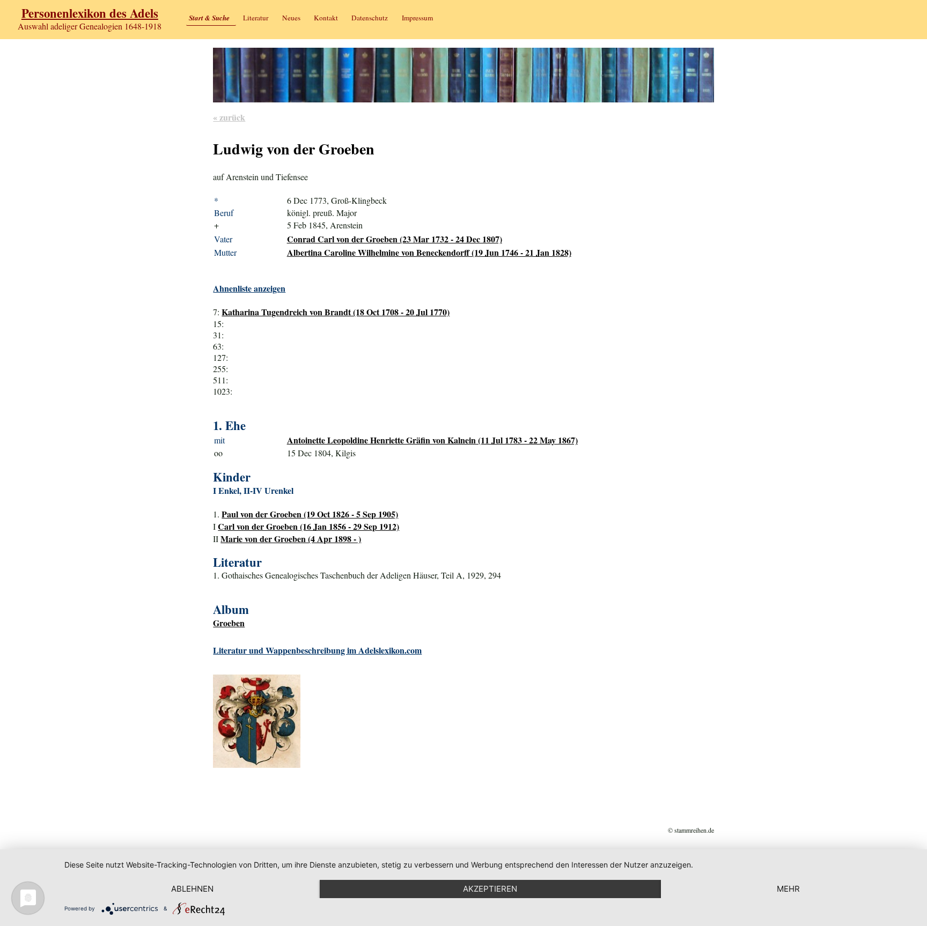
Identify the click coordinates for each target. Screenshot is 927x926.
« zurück (229, 117)
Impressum (417, 18)
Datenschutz (369, 18)
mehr (788, 889)
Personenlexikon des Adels (89, 13)
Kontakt (326, 18)
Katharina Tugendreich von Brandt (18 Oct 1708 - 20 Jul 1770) (336, 312)
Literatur (255, 18)
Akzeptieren (490, 889)
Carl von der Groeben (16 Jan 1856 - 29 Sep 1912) (308, 526)
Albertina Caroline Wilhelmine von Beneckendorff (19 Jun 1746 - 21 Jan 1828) (429, 252)
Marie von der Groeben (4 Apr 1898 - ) (290, 538)
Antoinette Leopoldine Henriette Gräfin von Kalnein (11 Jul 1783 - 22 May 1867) (432, 440)
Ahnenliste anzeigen (249, 288)
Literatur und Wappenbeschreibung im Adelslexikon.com (317, 650)
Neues (291, 18)
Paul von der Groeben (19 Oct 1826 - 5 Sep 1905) (310, 514)
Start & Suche (209, 18)
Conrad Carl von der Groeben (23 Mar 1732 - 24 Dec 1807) (394, 239)
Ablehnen (192, 889)
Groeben (229, 623)
